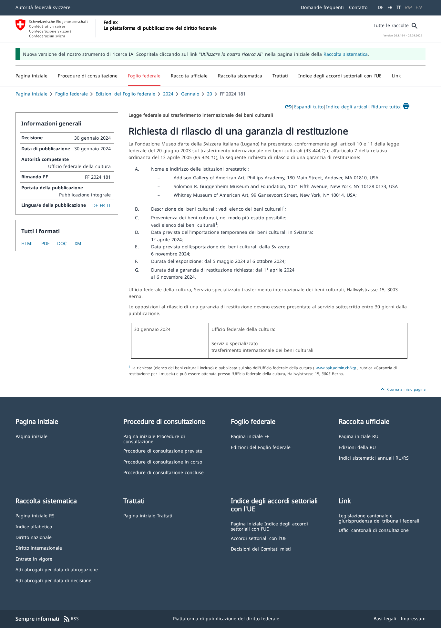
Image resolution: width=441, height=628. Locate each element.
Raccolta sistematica (345, 54)
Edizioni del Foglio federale (125, 94)
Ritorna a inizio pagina (402, 389)
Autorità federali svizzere (42, 7)
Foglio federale (71, 94)
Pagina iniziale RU (358, 436)
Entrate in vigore (33, 558)
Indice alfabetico (33, 526)
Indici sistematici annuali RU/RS (374, 457)
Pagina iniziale (31, 94)
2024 (168, 94)
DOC (62, 243)
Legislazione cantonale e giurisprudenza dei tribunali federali (379, 518)
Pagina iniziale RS (35, 515)
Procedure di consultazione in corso (162, 461)
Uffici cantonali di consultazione (374, 530)
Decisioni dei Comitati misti (261, 548)
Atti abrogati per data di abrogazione (56, 569)
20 (209, 94)
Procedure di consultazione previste (162, 450)
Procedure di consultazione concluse (163, 472)
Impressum (413, 618)
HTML (27, 243)
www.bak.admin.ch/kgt (335, 367)
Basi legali (385, 618)
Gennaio (190, 94)
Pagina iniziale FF (250, 436)
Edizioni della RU (357, 447)
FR (390, 7)
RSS (71, 619)
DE (381, 7)
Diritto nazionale (33, 537)
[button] (88, 75)
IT (398, 7)
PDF (45, 243)
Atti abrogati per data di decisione (53, 580)
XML (79, 243)
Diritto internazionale (38, 547)
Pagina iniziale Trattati (147, 515)
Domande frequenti (322, 7)
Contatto (358, 7)
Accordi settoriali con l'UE (259, 538)
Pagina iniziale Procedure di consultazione (154, 438)
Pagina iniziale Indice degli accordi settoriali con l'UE (269, 526)
